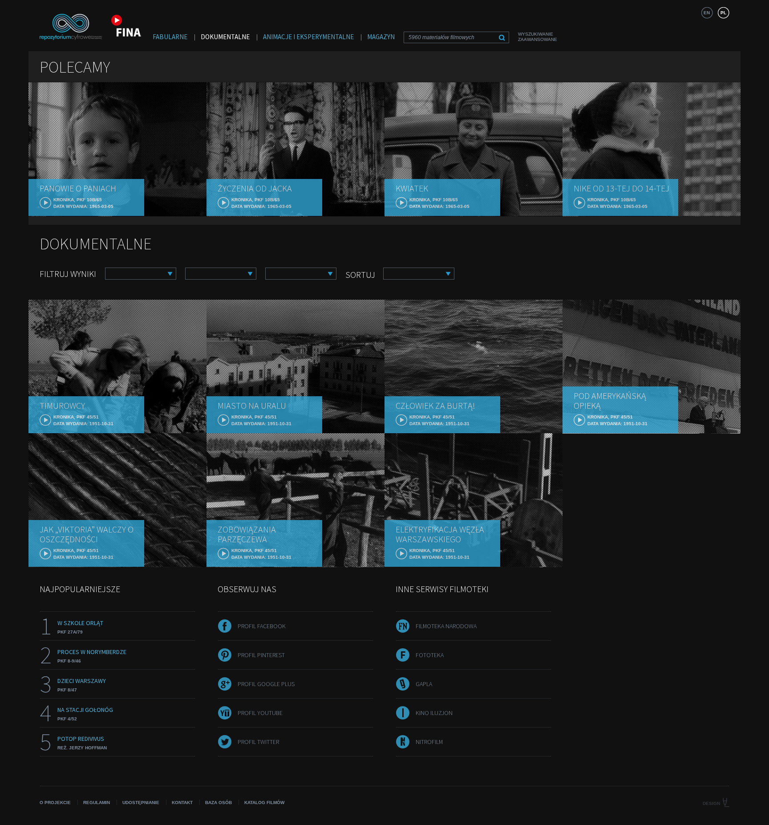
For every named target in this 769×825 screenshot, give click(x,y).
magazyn (381, 37)
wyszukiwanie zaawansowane (537, 37)
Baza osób (218, 802)
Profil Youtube (260, 713)
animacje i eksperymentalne (308, 37)
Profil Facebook (262, 626)
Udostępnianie (140, 802)
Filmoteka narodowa (446, 626)
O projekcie (55, 802)
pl (723, 12)
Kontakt (182, 802)
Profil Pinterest (261, 655)
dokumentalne (225, 37)
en (707, 12)
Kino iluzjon (434, 713)
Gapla (424, 684)
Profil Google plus (266, 684)
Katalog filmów (264, 802)
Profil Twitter (258, 742)
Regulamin (96, 802)
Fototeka (430, 655)
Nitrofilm (429, 742)
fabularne (170, 37)
